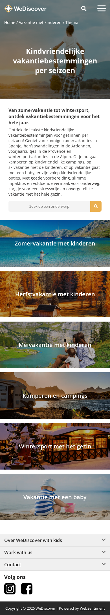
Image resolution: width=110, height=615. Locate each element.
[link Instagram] (10, 588)
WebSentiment (92, 608)
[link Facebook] (26, 588)
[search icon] (96, 206)
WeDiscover (45, 608)
